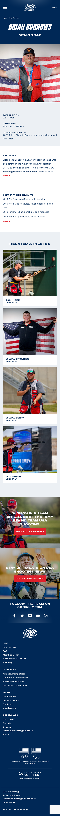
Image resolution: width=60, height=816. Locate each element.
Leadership (9, 708)
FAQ (5, 651)
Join (54, 8)
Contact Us (9, 647)
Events (7, 727)
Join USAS (9, 719)
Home (5, 18)
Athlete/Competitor (14, 674)
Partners (8, 704)
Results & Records (13, 681)
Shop (6, 734)
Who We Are (9, 696)
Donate (7, 723)
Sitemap (8, 662)
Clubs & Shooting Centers (18, 730)
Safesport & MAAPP (14, 658)
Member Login (11, 655)
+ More (6, 176)
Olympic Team (11, 700)
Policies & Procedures (15, 677)
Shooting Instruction (15, 685)
